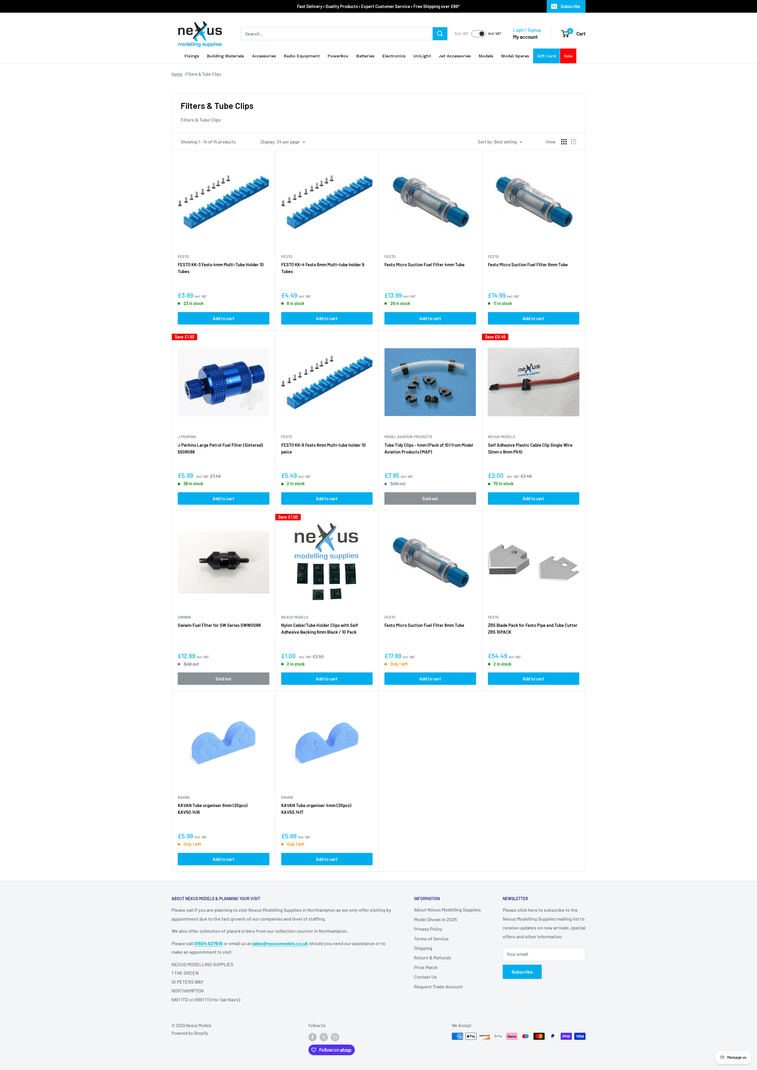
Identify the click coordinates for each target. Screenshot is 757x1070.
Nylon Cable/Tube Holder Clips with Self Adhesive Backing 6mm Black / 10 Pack (319, 628)
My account (525, 37)
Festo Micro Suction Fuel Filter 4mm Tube (424, 264)
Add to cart (223, 318)
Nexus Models (501, 436)
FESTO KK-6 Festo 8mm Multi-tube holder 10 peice (323, 448)
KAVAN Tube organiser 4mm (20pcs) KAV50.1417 (316, 809)
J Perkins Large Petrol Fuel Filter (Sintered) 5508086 (220, 448)
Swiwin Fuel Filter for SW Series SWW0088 (219, 625)
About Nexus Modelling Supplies (447, 909)
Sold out (430, 498)
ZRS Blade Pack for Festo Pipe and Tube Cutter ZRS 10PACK (533, 628)
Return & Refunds (432, 957)
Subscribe (570, 6)
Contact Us (425, 976)
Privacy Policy (428, 929)
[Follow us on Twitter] (324, 1037)
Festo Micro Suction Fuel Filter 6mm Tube (528, 264)
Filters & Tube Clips (203, 74)
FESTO (183, 256)
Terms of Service (431, 938)
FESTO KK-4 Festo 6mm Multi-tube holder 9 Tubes (322, 268)
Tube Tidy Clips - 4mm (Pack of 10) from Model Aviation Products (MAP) (428, 448)
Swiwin (184, 617)
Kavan (184, 797)
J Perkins (187, 436)
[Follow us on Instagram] (335, 1037)
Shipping (423, 948)
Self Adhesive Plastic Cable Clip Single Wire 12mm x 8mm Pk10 (530, 448)
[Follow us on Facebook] (312, 1037)
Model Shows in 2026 (435, 919)
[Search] (440, 33)
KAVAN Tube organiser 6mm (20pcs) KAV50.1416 (213, 809)
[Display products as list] (573, 141)
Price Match (426, 967)
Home (177, 74)
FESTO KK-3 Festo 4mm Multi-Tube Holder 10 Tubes (221, 268)
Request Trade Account (438, 986)
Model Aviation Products (408, 436)
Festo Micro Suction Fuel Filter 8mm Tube (424, 625)
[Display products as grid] (564, 141)
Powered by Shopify (190, 1033)
